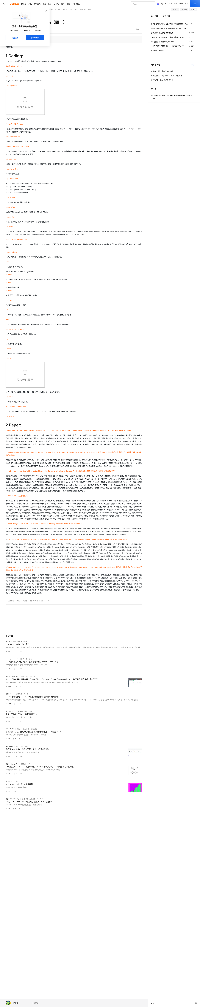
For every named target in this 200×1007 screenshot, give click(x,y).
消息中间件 (23, 659)
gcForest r (9, 290)
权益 (44, 4)
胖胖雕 (16, 1003)
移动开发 (25, 799)
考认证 (65, 10)
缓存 (22, 676)
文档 (170, 4)
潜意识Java (9, 694)
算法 (18, 601)
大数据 (25, 601)
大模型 (23, 4)
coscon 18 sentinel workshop (16, 239)
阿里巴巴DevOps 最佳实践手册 (162, 80)
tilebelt (8, 349)
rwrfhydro (9, 76)
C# (29, 764)
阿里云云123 (10, 711)
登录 (195, 4)
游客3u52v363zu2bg (12, 799)
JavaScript (40, 799)
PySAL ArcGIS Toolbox (14, 124)
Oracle (19, 641)
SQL (17, 746)
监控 (30, 711)
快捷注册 (15, 37)
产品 (30, 4)
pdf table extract (12, 159)
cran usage (10, 416)
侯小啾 (8, 781)
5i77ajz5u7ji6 (10, 729)
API (48, 601)
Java (25, 641)
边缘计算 (26, 729)
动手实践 (50, 10)
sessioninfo (10, 217)
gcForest (9, 275)
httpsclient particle (13, 137)
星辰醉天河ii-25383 (12, 676)
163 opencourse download (16, 407)
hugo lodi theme (12, 179)
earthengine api (11, 86)
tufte (7, 262)
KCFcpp (9, 310)
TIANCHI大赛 (73, 10)
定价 (50, 4)
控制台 (181, 4)
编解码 (19, 729)
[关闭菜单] (3, 3)
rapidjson (9, 300)
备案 (175, 4)
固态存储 (34, 729)
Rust (14, 641)
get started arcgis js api (14, 329)
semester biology (12, 169)
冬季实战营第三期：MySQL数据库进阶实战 (166, 75)
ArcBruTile (9, 397)
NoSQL (32, 676)
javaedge (9, 659)
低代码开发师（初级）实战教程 (162, 71)
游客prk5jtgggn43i (11, 764)
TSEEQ (8, 358)
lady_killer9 (9, 746)
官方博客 (58, 10)
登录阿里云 (35, 37)
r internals (9, 227)
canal (16, 659)
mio (7, 339)
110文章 (35, 1003)
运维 (25, 711)
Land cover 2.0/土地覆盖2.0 (17, 496)
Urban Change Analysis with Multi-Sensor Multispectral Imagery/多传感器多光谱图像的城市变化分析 (44, 524)
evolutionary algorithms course (17, 146)
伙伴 (62, 4)
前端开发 (19, 694)
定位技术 (33, 601)
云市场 (56, 4)
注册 (186, 4)
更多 (192, 65)
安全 (27, 676)
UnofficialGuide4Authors (15, 66)
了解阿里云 (76, 4)
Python (15, 781)
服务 (68, 4)
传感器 (41, 601)
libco (7, 319)
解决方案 (37, 4)
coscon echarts (11, 252)
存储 (30, 659)
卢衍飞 (8, 641)
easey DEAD (10, 207)
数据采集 (20, 711)
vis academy (10, 197)
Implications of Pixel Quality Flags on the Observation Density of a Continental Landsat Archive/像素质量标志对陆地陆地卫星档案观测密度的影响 (61, 471)
